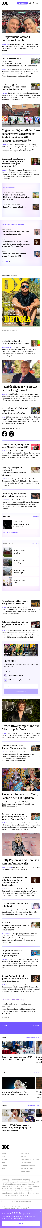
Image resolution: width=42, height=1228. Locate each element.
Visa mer (35, 516)
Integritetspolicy (27, 1168)
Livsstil (4, 1159)
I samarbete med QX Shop (11, 204)
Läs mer (4, 1017)
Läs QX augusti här (8, 330)
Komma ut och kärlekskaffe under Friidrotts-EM (15, 255)
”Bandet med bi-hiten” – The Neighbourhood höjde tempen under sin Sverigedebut (16, 244)
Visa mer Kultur (33, 1105)
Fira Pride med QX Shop (14, 207)
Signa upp (21, 1223)
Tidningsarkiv (26, 1162)
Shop (3, 1168)
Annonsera (25, 1153)
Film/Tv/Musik (6, 229)
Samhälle (5, 1153)
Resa (3, 1162)
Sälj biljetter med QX (10, 532)
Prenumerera (22, 3)
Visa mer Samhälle (32, 1037)
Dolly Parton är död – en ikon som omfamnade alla (15, 232)
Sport (4, 251)
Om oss (23, 1156)
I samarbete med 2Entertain (13, 192)
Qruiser (4, 1165)
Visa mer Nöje (34, 1073)
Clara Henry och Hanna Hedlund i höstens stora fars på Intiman (16, 197)
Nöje (3, 239)
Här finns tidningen (28, 1165)
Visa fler (5, 261)
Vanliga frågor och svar (30, 1159)
